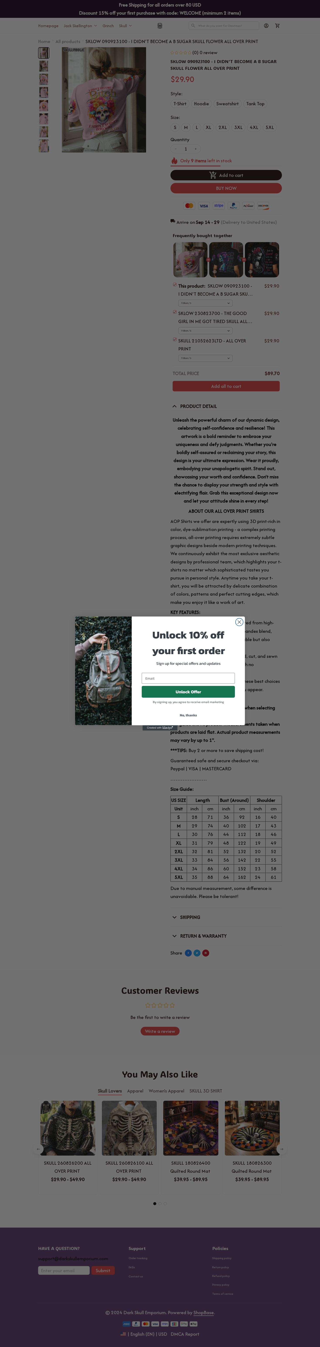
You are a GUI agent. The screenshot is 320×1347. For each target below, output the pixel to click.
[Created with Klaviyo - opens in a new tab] (160, 727)
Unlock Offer (188, 692)
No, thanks (188, 715)
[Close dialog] (239, 622)
